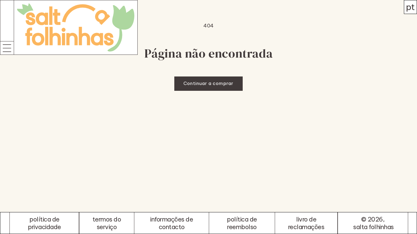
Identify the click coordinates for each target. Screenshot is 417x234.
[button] (7, 48)
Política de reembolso (242, 223)
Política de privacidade (44, 223)
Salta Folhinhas (373, 227)
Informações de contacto (171, 223)
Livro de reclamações (306, 223)
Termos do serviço (106, 223)
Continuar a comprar (208, 83)
